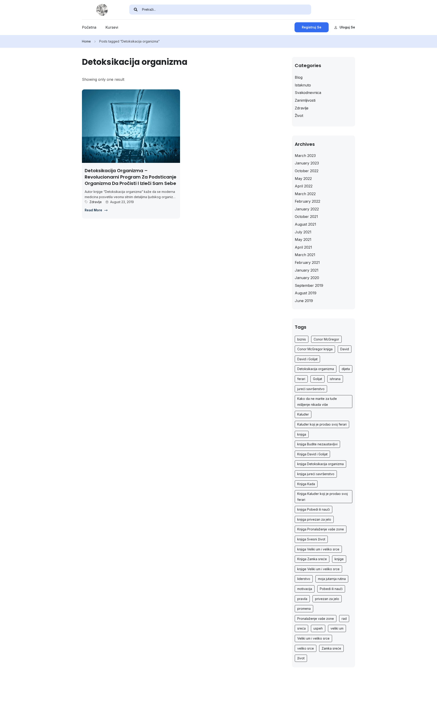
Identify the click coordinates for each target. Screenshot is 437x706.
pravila (302, 599)
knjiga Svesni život (311, 539)
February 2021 (307, 262)
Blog (298, 77)
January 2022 (307, 209)
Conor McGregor (326, 339)
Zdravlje (95, 202)
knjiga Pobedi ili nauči (313, 509)
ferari (301, 379)
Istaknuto (303, 85)
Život (299, 115)
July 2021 (303, 232)
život (301, 658)
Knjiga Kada (306, 484)
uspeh (318, 628)
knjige (339, 559)
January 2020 (307, 277)
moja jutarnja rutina (332, 579)
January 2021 (306, 270)
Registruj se (311, 27)
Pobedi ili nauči (331, 589)
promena (304, 608)
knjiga (301, 434)
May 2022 (303, 178)
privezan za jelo (327, 599)
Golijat (317, 379)
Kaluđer (303, 414)
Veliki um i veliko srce (313, 638)
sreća (301, 628)
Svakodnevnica (308, 92)
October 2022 (306, 171)
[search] (135, 10)
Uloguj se (347, 27)
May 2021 (303, 239)
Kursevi (111, 27)
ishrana (335, 379)
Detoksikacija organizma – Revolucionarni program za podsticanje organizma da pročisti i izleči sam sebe (130, 177)
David (344, 349)
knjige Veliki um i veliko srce (318, 569)
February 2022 (307, 201)
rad (344, 618)
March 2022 (305, 194)
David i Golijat (307, 359)
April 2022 (304, 186)
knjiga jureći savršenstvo (315, 474)
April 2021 (303, 247)
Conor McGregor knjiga (315, 349)
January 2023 (307, 163)
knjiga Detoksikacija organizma (320, 464)
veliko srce (305, 648)
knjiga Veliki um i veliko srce (318, 549)
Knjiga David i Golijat (312, 454)
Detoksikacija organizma (315, 369)
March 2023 (305, 155)
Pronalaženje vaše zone (315, 618)
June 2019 (304, 300)
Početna (89, 27)
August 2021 (305, 224)
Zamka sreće (331, 648)
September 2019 (309, 285)
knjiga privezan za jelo (314, 519)
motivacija (304, 589)
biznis (301, 339)
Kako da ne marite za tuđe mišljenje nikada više (317, 401)
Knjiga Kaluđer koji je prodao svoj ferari (322, 497)
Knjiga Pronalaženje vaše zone (320, 529)
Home (86, 41)
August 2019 (305, 293)
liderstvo (303, 579)
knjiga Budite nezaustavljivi (317, 444)
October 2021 (306, 216)
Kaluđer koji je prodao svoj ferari (322, 424)
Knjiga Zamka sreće (312, 559)
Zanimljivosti (305, 100)
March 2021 (305, 254)
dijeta (346, 369)
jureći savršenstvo (311, 389)
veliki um (336, 628)
